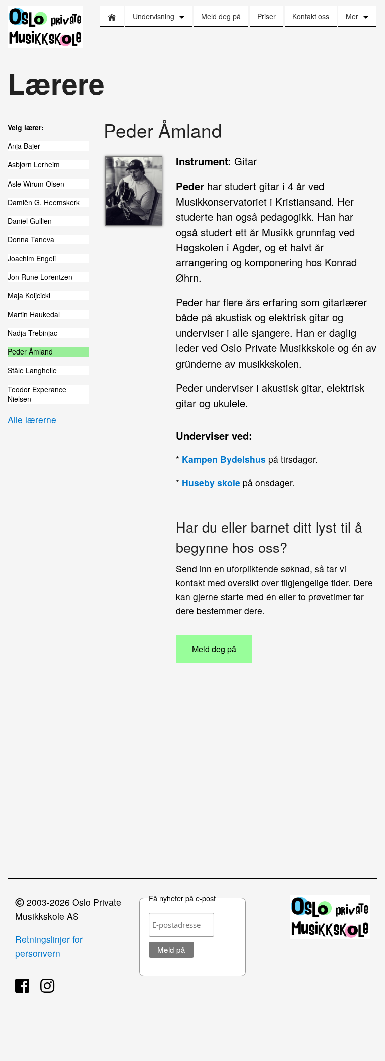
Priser (266, 16)
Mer (352, 16)
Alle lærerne (32, 419)
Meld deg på (221, 16)
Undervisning (153, 16)
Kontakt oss (310, 16)
